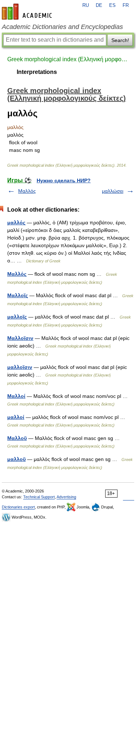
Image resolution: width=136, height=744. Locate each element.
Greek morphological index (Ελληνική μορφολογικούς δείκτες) (68, 59)
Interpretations (37, 72)
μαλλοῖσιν (19, 367)
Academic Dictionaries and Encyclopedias (62, 26)
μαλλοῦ (16, 459)
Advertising (66, 497)
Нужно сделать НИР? (64, 180)
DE (99, 5)
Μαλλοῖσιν (20, 338)
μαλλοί (15, 417)
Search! (120, 40)
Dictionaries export (18, 507)
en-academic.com (28, 12)
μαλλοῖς (17, 317)
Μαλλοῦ (17, 438)
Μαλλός (27, 191)
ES (112, 5)
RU (85, 5)
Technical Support (39, 497)
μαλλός (16, 222)
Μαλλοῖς (17, 295)
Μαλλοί (16, 396)
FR (126, 5)
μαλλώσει (112, 191)
